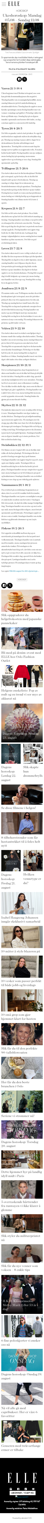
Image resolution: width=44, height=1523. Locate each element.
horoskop (22, 580)
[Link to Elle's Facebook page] (18, 1488)
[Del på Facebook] (19, 79)
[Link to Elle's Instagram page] (10, 1488)
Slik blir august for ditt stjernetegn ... (24, 571)
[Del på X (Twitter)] (24, 79)
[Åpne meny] (3, 3)
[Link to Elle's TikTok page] (25, 1488)
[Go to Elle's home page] (22, 1478)
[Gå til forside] (13, 3)
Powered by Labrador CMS (22, 1518)
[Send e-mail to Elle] (33, 1488)
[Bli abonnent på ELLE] (22, 1496)
